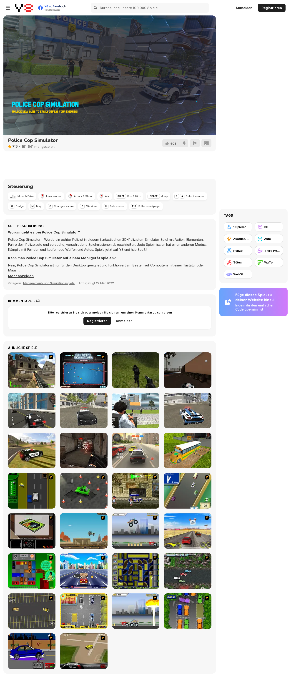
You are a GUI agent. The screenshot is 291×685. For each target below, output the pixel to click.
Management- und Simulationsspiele (49, 283)
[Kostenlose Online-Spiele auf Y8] (24, 8)
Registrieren (271, 8)
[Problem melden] (195, 143)
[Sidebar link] (7, 7)
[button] (21, 276)
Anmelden (244, 8)
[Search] (96, 8)
